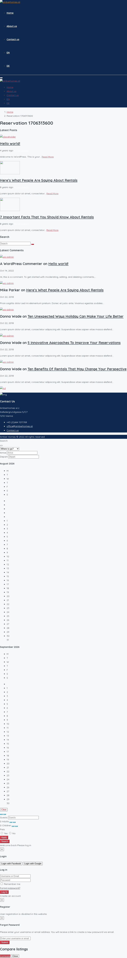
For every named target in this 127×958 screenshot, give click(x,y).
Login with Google (32, 863)
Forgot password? (10, 887)
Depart (4, 456)
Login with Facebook (11, 863)
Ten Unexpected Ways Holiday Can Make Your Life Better (76, 316)
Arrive (3, 452)
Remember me (11, 884)
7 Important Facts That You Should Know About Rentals (47, 217)
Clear (3, 809)
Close (15, 956)
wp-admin (22, 150)
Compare (5, 956)
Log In (4, 892)
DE (8, 65)
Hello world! (10, 143)
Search (4, 841)
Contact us (13, 39)
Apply (4, 837)
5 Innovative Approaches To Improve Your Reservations (74, 342)
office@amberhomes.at (20, 426)
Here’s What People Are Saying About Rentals (38, 180)
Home (10, 12)
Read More (48, 156)
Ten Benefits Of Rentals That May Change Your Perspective (77, 369)
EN (8, 52)
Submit (4, 942)
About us (12, 26)
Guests (3, 817)
